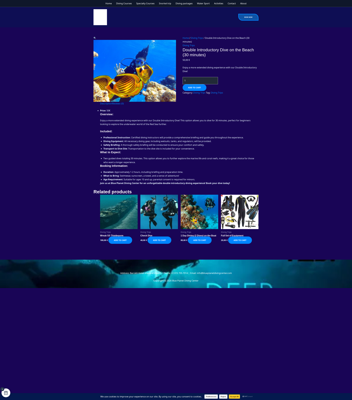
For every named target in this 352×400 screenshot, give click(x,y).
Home (108, 3)
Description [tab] (106, 103)
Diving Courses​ (124, 3)
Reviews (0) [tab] (118, 103)
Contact (232, 3)
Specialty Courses (145, 3)
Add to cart (194, 87)
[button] (248, 17)
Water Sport (203, 3)
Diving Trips (197, 37)
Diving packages (184, 3)
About (243, 3)
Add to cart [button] (120, 240)
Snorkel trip (165, 3)
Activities (218, 3)
